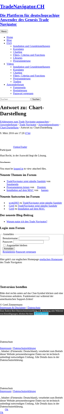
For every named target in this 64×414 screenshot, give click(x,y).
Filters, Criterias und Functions (29, 55)
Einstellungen (41, 313)
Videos (10, 63)
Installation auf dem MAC (20, 190)
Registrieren (9, 251)
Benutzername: (11, 238)
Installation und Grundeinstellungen (31, 46)
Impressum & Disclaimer (13, 307)
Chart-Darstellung (9, 127)
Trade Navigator (27, 124)
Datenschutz (34, 307)
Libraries (17, 58)
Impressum (5, 348)
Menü (4, 31)
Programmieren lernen (18, 187)
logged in (18, 168)
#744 (27, 133)
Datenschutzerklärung (24, 348)
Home (10, 37)
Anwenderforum (15, 84)
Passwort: (8, 241)
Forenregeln (19, 87)
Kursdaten (18, 49)
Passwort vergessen (23, 93)
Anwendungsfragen (48, 124)
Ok (6, 409)
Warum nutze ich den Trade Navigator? (27, 221)
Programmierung (22, 60)
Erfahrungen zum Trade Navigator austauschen (24, 121)
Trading (17, 81)
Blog (9, 40)
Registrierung (20, 90)
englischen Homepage (51, 259)
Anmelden (8, 248)
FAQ (9, 43)
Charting (17, 52)
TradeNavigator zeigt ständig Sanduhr (26, 181)
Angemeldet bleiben (16, 245)
